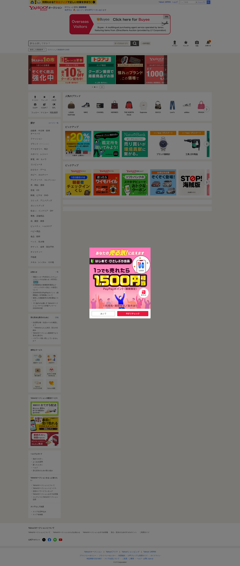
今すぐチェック (133, 313)
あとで (103, 313)
